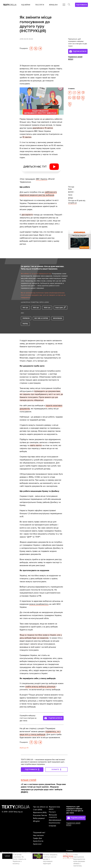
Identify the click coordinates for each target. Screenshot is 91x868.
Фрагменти (37, 812)
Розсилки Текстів (40, 815)
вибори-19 (24, 748)
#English (36, 821)
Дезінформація (55, 820)
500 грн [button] (36, 307)
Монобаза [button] (57, 318)
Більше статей (28, 780)
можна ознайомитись (38, 604)
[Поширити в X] (35, 48)
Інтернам (52, 826)
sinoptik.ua (72, 203)
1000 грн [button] (47, 307)
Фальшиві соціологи (53, 816)
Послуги (52, 812)
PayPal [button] (25, 324)
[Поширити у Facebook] (31, 48)
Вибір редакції (39, 818)
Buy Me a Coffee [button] (41, 318)
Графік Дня (37, 838)
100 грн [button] (25, 307)
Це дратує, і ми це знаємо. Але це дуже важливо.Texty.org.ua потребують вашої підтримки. (42, 267)
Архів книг (37, 844)
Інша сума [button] (59, 307)
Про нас (36, 807)
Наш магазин (38, 835)
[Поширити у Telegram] (40, 48)
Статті (35, 810)
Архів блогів (38, 841)
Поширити (24, 48)
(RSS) (40, 810)
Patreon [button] (26, 318)
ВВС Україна (41, 179)
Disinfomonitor (54, 823)
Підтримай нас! (39, 832)
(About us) (44, 807)
